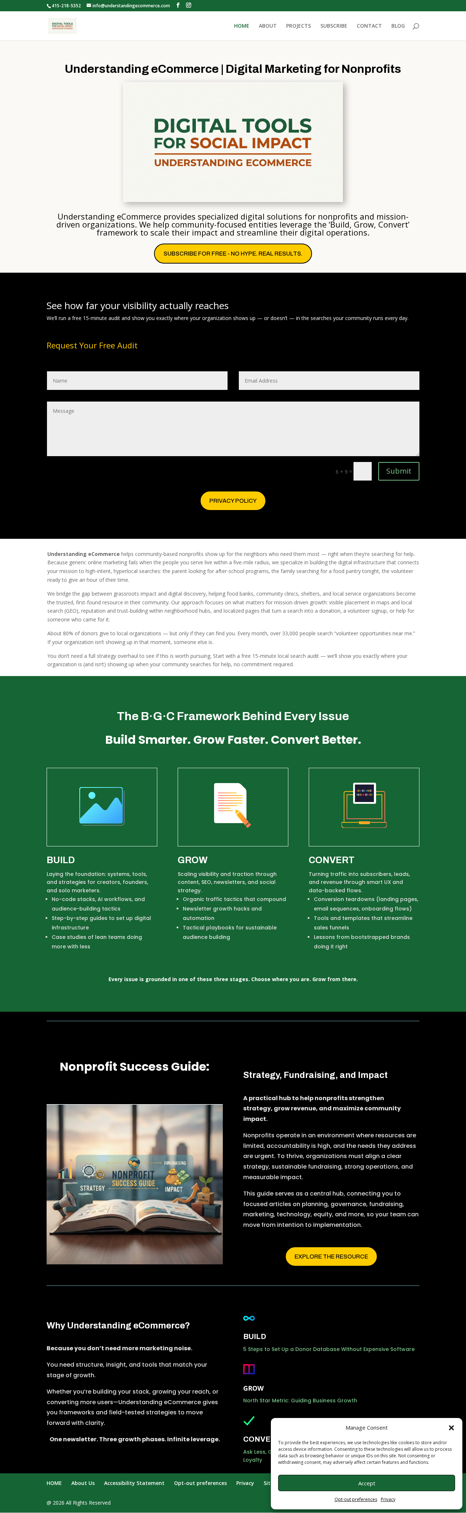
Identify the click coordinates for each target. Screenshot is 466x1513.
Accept (366, 1483)
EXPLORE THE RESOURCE (331, 1256)
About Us (83, 1483)
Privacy (388, 1499)
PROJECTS (298, 26)
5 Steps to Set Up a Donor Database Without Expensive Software (329, 1349)
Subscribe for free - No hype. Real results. (233, 253)
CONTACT (369, 26)
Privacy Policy (233, 501)
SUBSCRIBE (333, 26)
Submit (398, 471)
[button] (451, 1427)
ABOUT (268, 26)
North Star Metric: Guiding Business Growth (300, 1400)
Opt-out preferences (356, 1499)
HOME (241, 26)
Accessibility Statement (134, 1483)
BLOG (398, 26)
